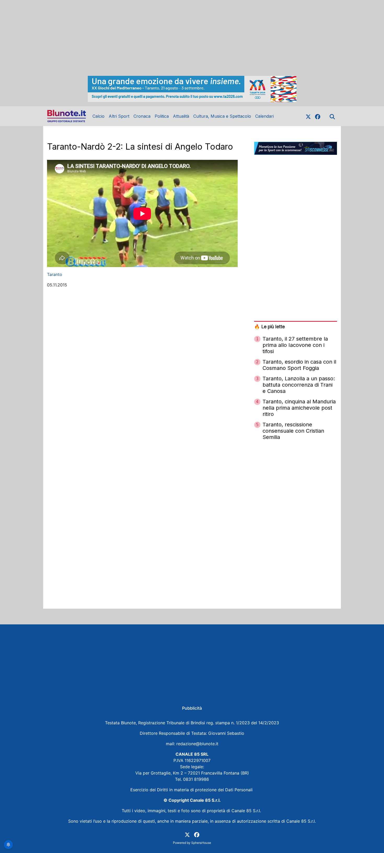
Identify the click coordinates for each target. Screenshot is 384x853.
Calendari (264, 116)
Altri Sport (119, 116)
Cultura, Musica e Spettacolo (222, 116)
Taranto (54, 274)
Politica (162, 116)
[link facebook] (317, 116)
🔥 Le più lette (269, 326)
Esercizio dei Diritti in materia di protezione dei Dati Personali (192, 789)
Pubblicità (192, 708)
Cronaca (141, 116)
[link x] (308, 116)
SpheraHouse (201, 843)
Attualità (181, 116)
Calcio (98, 116)
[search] (332, 116)
